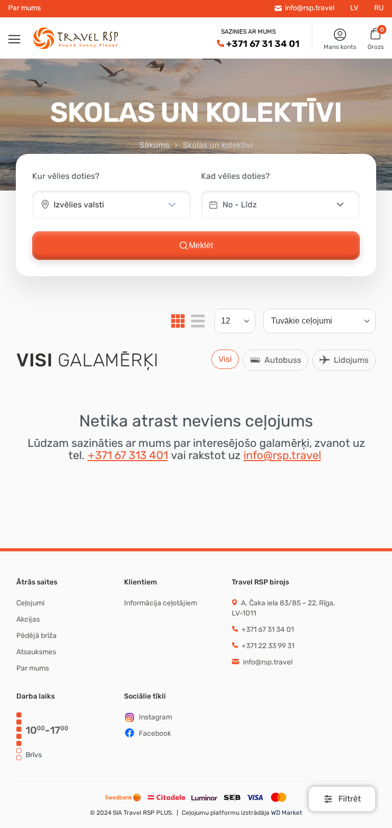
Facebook (155, 733)
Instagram (155, 717)
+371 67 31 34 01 (263, 43)
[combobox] (97, 205)
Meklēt (201, 245)
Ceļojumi (30, 603)
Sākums (154, 145)
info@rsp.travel (282, 455)
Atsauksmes (36, 652)
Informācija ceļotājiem (160, 603)
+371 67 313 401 (128, 455)
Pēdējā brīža (36, 635)
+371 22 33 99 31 (267, 646)
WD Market (286, 812)
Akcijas (28, 619)
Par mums (24, 8)
